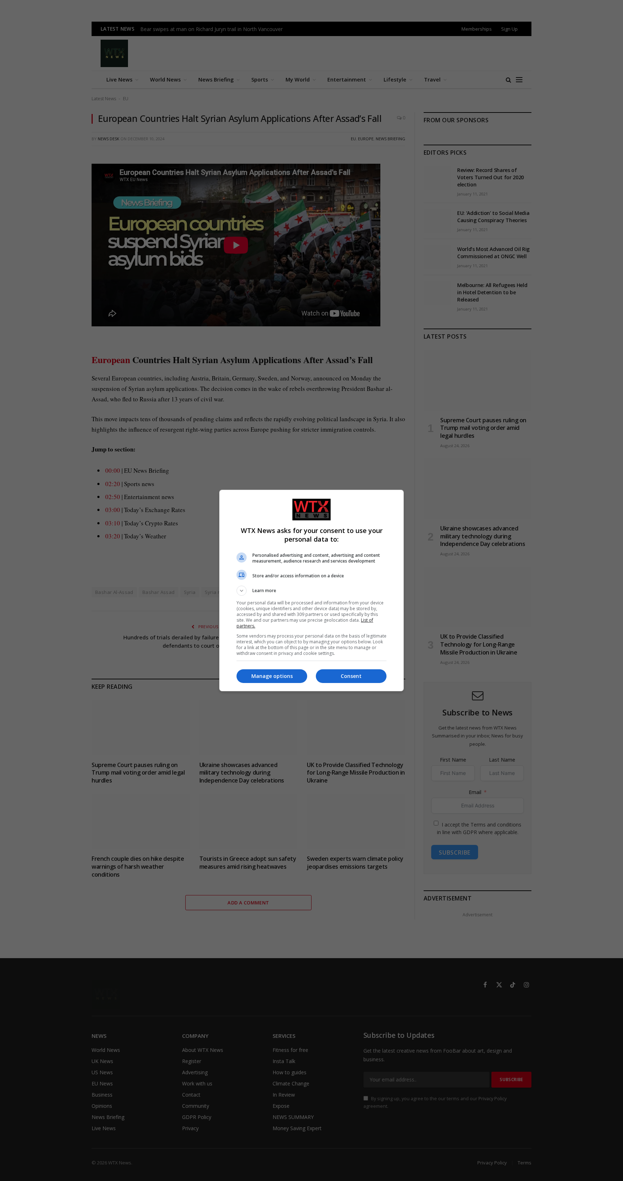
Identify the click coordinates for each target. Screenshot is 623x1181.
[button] (311, 591)
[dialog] (311, 590)
